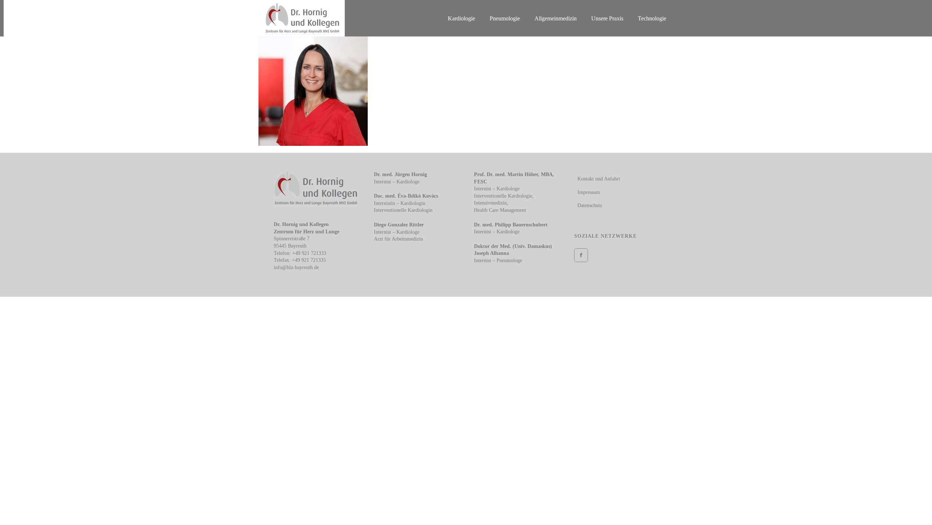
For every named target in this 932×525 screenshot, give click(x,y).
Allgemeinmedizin (555, 18)
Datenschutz (589, 205)
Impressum (588, 192)
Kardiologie (461, 18)
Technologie (652, 18)
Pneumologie (505, 18)
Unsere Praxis (607, 18)
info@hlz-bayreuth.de (296, 267)
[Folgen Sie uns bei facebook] (581, 255)
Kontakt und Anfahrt (598, 179)
